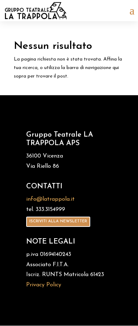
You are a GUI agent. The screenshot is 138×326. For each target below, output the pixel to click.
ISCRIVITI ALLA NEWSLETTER (58, 221)
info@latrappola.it (50, 199)
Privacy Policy (43, 285)
